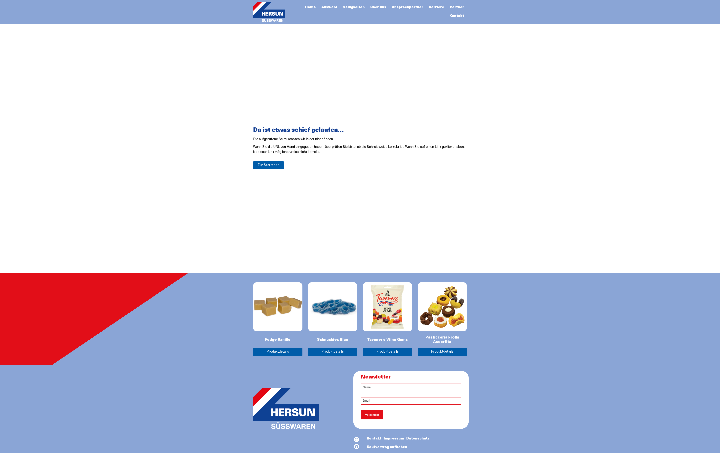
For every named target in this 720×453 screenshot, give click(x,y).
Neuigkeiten (354, 7)
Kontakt (456, 16)
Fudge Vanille (277, 340)
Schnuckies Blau (332, 340)
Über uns (378, 7)
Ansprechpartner (407, 7)
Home (310, 7)
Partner (457, 7)
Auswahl (329, 7)
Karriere (436, 7)
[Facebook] (356, 446)
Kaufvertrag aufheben (387, 447)
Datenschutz (418, 438)
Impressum (394, 438)
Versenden (372, 415)
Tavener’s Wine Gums (387, 340)
